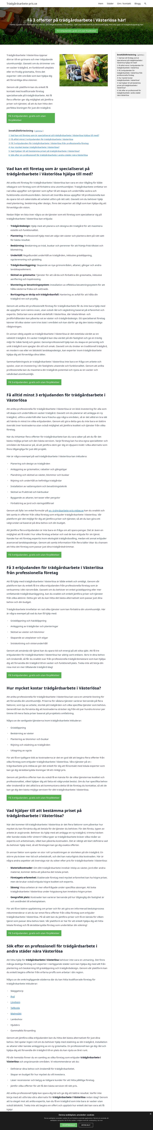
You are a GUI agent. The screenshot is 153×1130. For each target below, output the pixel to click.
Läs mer (100, 1120)
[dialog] (76, 1121)
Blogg (138, 3)
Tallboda (15, 1007)
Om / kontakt (124, 3)
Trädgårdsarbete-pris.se (22, 3)
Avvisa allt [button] (85, 1125)
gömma (38, 131)
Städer (110, 3)
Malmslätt (16, 1013)
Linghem (15, 1002)
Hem (100, 3)
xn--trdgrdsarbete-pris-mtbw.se (66, 510)
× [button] (150, 1114)
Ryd (13, 996)
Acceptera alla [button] (68, 1125)
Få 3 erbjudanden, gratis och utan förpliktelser (76, 31)
